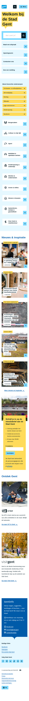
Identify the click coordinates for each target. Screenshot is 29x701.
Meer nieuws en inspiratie (13, 390)
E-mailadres (9, 446)
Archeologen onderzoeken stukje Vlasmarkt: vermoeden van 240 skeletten (14, 313)
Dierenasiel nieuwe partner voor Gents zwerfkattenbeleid (14, 284)
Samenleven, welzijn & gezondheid (14, 210)
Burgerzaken (14, 123)
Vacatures (7, 114)
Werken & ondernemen (14, 176)
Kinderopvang (8, 110)
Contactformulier (11, 632)
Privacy (3, 676)
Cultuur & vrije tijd (14, 133)
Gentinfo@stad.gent (12, 629)
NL (6, 687)
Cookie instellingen (7, 683)
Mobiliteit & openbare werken (14, 154)
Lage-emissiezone (9, 105)
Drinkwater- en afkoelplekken (13, 88)
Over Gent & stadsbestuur (14, 222)
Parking (6, 97)
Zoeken (15, 6)
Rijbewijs (6, 101)
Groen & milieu (14, 188)
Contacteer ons (25, 63)
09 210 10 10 (9, 627)
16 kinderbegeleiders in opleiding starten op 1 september (14, 254)
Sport (14, 144)
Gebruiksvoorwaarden (7, 673)
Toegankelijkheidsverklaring (9, 680)
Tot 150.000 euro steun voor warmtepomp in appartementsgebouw (14, 343)
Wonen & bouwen (14, 198)
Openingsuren (25, 55)
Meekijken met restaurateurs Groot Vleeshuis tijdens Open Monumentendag (14, 373)
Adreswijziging (8, 92)
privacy (9, 466)
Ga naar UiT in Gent (8, 524)
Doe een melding (25, 72)
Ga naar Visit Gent (8, 580)
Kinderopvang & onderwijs (14, 165)
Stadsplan (5, 649)
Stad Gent (4, 6)
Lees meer (25, 124)
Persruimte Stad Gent (8, 652)
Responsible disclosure (8, 678)
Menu (24, 6)
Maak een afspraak (25, 46)
